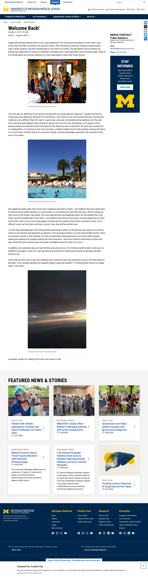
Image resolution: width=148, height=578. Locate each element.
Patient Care (31, 2)
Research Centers (105, 522)
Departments (67, 2)
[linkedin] (108, 533)
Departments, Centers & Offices (130, 522)
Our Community (124, 519)
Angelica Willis (22, 35)
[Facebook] (146, 23)
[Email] (146, 31)
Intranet (122, 528)
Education (55, 2)
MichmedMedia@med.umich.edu (122, 49)
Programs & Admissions (127, 515)
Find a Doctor (82, 515)
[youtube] (65, 533)
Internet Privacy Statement (31, 573)
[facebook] (53, 533)
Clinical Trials (103, 515)
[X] (146, 27)
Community (56, 522)
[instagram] (57, 533)
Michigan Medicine (62, 511)
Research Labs (104, 519)
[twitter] (61, 533)
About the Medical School (128, 525)
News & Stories (57, 528)
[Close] (143, 566)
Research (44, 2)
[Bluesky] (146, 35)
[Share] (146, 39)
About (54, 515)
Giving (54, 525)
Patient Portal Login (85, 522)
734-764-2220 (121, 52)
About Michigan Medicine (14, 2)
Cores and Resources (106, 525)
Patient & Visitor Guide (85, 519)
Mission (54, 519)
